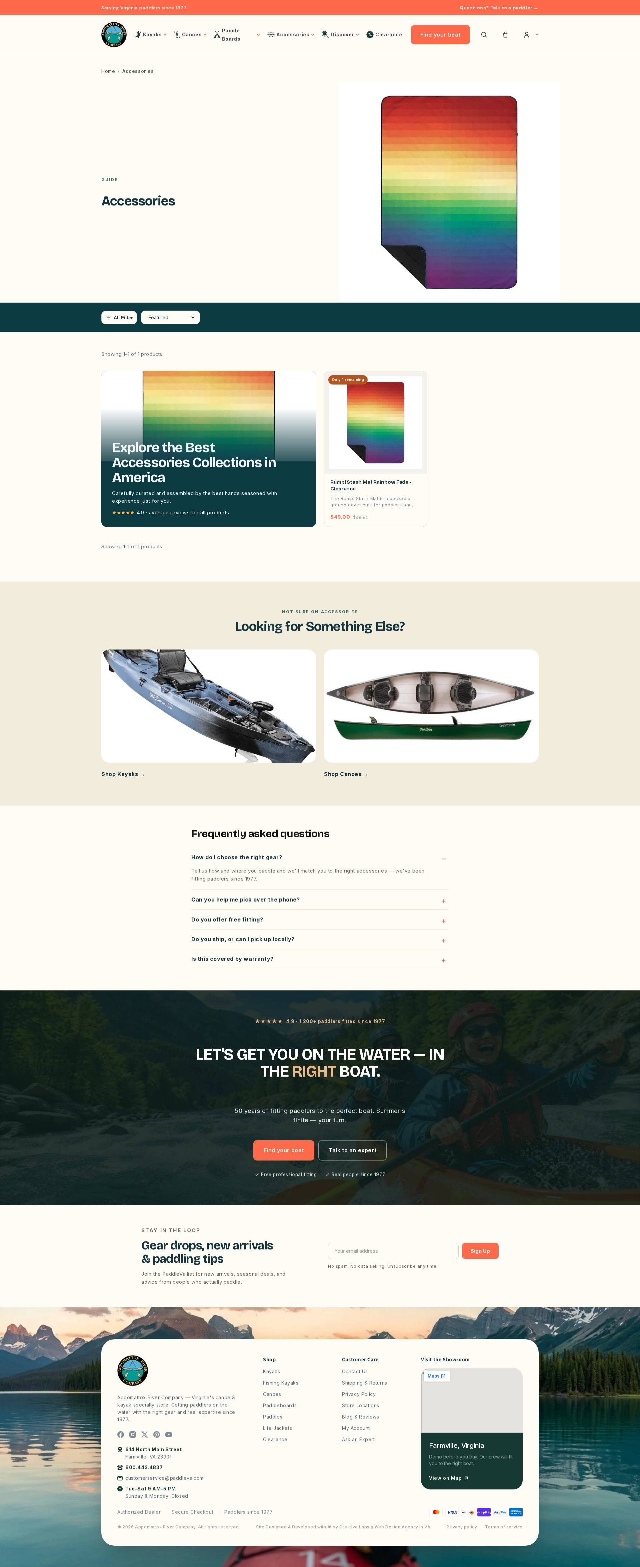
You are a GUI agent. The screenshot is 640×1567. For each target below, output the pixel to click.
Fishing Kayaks (280, 1383)
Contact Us (355, 1371)
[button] (505, 34)
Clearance (275, 1439)
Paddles (272, 1417)
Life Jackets (277, 1428)
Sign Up (480, 1251)
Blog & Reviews (360, 1417)
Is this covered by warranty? (232, 958)
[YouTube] (168, 1434)
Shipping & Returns (364, 1383)
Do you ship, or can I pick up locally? (243, 939)
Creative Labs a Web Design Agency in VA (384, 1526)
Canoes (272, 1394)
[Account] (529, 34)
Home (108, 71)
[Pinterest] (156, 1434)
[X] (144, 1434)
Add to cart (402, 517)
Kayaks (271, 1371)
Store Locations (360, 1405)
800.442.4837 (144, 1467)
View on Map (445, 1478)
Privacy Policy (359, 1394)
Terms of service (504, 1526)
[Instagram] (132, 1434)
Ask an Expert (358, 1439)
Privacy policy (462, 1526)
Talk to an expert (352, 1150)
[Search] (484, 34)
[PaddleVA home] (114, 34)
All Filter (123, 317)
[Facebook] (120, 1434)
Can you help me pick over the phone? (245, 899)
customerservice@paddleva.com (164, 1478)
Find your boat (440, 34)
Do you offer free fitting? (227, 919)
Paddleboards (280, 1405)
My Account (356, 1428)
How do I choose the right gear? (236, 857)
